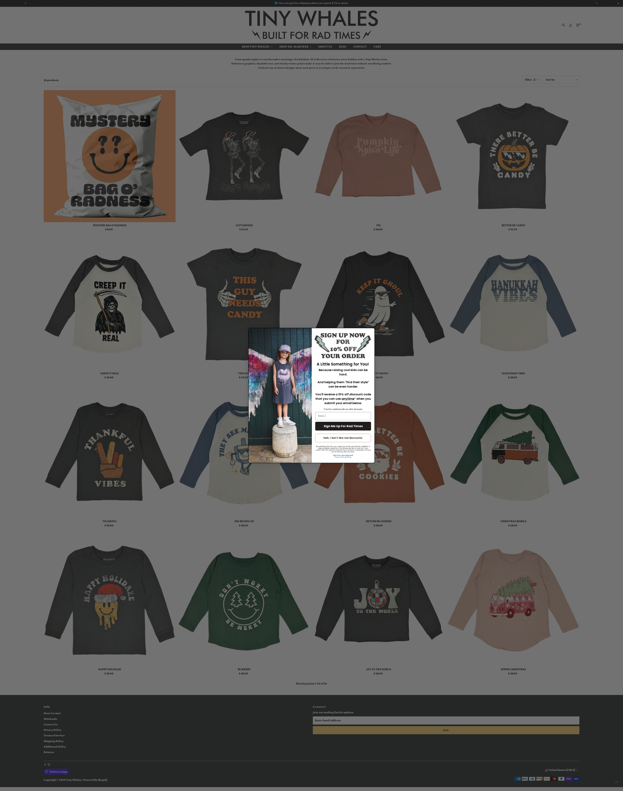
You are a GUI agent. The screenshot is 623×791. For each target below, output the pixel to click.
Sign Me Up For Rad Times (343, 426)
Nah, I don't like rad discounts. (343, 438)
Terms (349, 457)
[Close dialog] (370, 332)
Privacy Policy (340, 457)
